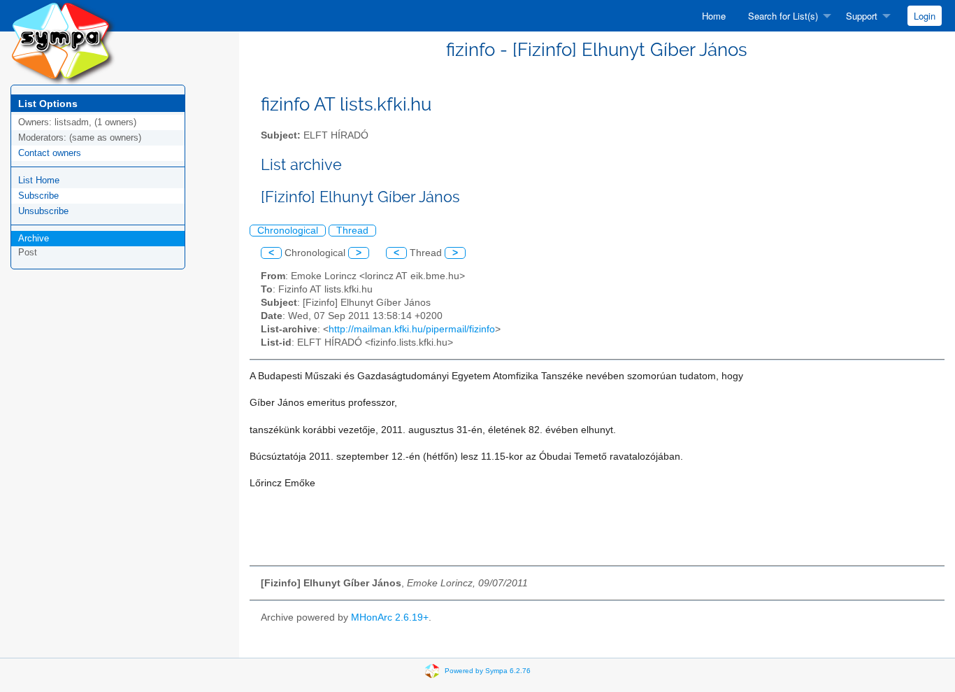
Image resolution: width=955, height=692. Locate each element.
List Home (38, 180)
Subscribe (38, 195)
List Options (48, 103)
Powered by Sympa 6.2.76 (488, 670)
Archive (33, 238)
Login (924, 15)
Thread (352, 230)
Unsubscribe (43, 211)
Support (861, 15)
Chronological (287, 230)
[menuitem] (714, 15)
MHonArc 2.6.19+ (390, 617)
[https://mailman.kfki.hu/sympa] (62, 41)
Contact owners (49, 153)
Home (714, 15)
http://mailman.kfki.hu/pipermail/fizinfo (412, 329)
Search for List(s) (783, 15)
